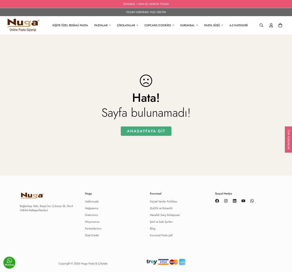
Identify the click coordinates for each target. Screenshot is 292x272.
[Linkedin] (235, 201)
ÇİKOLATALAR (126, 25)
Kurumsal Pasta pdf (161, 235)
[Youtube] (243, 201)
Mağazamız (91, 208)
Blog (152, 228)
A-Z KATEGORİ (238, 25)
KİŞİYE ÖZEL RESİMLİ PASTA (70, 25)
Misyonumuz (92, 222)
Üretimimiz (91, 215)
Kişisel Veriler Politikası (163, 201)
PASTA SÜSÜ (212, 25)
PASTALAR (100, 25)
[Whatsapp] (252, 201)
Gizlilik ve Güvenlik (161, 208)
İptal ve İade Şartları (161, 222)
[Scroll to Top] (284, 263)
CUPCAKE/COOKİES (157, 25)
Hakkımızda (92, 201)
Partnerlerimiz (93, 228)
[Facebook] (217, 201)
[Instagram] (226, 201)
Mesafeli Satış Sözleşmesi (165, 215)
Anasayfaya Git (146, 131)
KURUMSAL (187, 25)
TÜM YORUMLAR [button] (289, 140)
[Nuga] (23, 25)
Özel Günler (92, 235)
